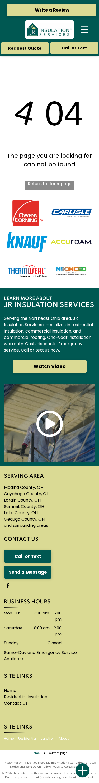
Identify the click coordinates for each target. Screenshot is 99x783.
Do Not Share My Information (47, 762)
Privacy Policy (12, 762)
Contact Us (15, 703)
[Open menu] (84, 30)
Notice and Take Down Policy (30, 766)
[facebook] (8, 586)
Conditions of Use (82, 762)
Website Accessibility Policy (70, 766)
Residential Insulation (25, 697)
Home (10, 691)
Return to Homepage (50, 184)
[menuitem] (11, 738)
